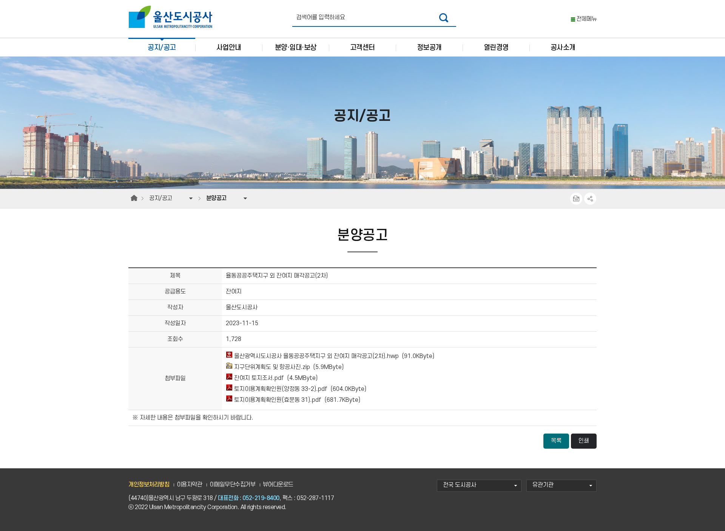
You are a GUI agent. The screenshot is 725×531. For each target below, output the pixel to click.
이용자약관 (189, 485)
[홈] (134, 198)
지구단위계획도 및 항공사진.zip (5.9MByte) (288, 367)
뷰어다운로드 (278, 485)
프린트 (576, 198)
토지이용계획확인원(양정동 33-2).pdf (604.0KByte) (299, 389)
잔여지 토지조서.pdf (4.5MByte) (275, 378)
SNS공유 (590, 198)
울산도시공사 (172, 17)
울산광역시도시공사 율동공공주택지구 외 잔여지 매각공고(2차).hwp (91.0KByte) (333, 356)
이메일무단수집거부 (233, 485)
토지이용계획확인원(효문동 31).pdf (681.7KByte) (296, 400)
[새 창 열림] (444, 17)
